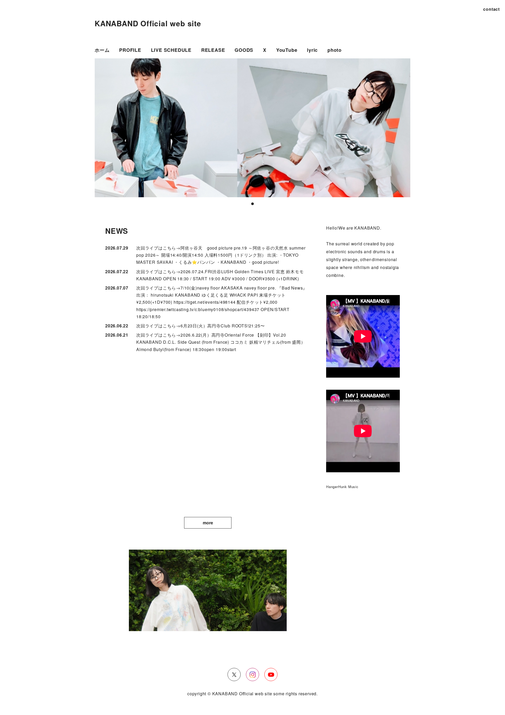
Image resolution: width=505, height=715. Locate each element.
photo (334, 50)
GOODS (244, 50)
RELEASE (213, 50)
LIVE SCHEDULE (171, 50)
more (208, 523)
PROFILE (130, 50)
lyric (312, 50)
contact (491, 9)
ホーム (102, 50)
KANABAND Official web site (148, 23)
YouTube (286, 50)
